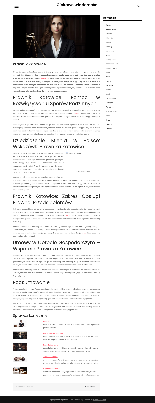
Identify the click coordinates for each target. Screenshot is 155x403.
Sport (108, 94)
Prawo (108, 77)
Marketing (110, 51)
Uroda (108, 116)
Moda (108, 55)
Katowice (45, 78)
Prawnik (77, 113)
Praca (108, 72)
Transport (109, 103)
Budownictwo (111, 29)
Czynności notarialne (51, 368)
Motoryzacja (111, 59)
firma (83, 233)
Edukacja (109, 38)
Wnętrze (109, 124)
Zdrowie (109, 128)
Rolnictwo (109, 85)
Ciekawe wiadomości (77, 4)
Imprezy (109, 46)
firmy (68, 215)
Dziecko (109, 33)
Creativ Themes (99, 400)
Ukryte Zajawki (111, 111)
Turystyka (109, 107)
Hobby (108, 42)
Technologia (111, 98)
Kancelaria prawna (50, 345)
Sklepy (108, 90)
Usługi (108, 120)
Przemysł (109, 81)
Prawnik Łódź (90, 387)
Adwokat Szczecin (50, 357)
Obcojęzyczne (111, 68)
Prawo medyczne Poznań (53, 333)
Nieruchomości (112, 64)
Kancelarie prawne (25, 387)
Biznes (108, 25)
